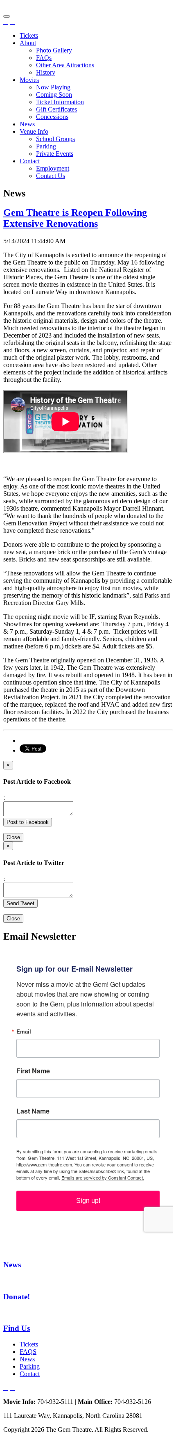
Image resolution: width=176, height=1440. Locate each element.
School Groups (55, 138)
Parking (46, 146)
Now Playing (53, 87)
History (45, 72)
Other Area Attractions (65, 65)
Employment (52, 168)
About (28, 42)
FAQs (44, 57)
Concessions (52, 116)
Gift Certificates (56, 109)
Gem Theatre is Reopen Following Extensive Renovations (75, 218)
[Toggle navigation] (6, 16)
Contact (30, 160)
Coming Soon (54, 94)
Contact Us (50, 175)
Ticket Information (60, 101)
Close (13, 837)
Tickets (29, 35)
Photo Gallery (54, 50)
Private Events (54, 153)
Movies (29, 79)
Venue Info (34, 131)
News (27, 124)
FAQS (28, 1351)
